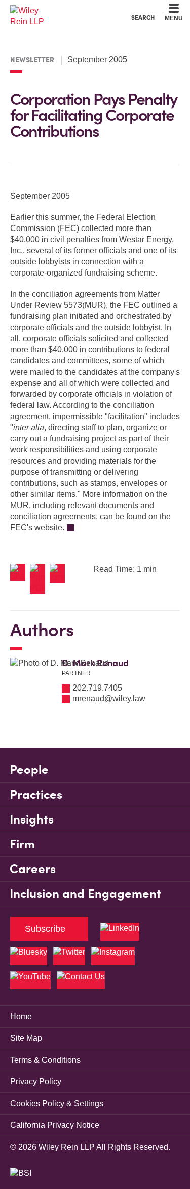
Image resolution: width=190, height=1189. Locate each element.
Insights (32, 819)
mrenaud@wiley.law (108, 698)
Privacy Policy (35, 1081)
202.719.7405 (97, 687)
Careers (33, 869)
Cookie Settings (59, 10)
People (29, 770)
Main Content (64, 10)
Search (143, 17)
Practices (36, 794)
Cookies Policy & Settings (56, 1103)
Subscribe (45, 929)
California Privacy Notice (54, 1125)
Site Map (26, 1038)
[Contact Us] (81, 980)
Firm (22, 844)
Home (21, 1016)
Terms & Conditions (45, 1060)
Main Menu (68, 10)
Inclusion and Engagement (85, 893)
